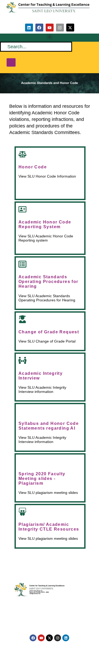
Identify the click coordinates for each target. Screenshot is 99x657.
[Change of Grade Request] (22, 319)
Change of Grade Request (48, 332)
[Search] (11, 62)
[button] (49, 37)
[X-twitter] (70, 27)
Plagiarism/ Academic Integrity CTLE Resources (48, 526)
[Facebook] (39, 27)
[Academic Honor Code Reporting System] (22, 209)
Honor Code (32, 167)
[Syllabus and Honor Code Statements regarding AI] (22, 411)
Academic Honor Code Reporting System (44, 224)
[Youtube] (50, 27)
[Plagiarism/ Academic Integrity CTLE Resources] (22, 512)
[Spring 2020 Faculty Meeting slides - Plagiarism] (22, 461)
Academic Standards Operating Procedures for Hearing (48, 282)
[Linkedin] (29, 27)
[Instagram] (60, 27)
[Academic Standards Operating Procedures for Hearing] (22, 264)
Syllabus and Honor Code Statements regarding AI (48, 425)
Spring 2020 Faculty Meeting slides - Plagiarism (41, 478)
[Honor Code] (22, 154)
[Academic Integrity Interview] (22, 360)
